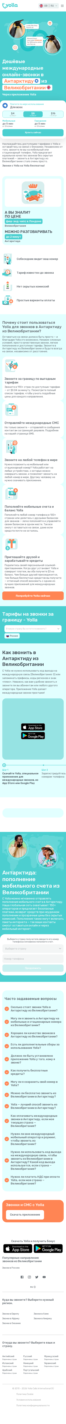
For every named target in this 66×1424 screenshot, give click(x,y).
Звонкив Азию (41, 1314)
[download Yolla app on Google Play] (33, 735)
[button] (48, 5)
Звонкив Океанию (11, 1323)
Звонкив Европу (10, 1314)
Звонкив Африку (10, 1318)
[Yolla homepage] (10, 6)
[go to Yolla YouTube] (44, 1277)
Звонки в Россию (11, 1268)
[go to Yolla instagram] (29, 1277)
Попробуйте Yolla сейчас (33, 595)
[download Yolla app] (17, 1248)
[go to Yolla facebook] (22, 1277)
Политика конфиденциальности (33, 1405)
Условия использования (28, 1400)
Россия (14, 636)
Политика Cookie (24, 1394)
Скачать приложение (25, 1214)
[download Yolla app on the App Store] (33, 727)
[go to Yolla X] (37, 1277)
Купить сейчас (33, 132)
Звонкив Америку (43, 1318)
